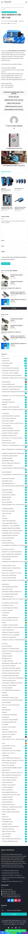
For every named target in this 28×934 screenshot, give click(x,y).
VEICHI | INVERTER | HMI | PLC (10, 620)
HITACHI (4, 707)
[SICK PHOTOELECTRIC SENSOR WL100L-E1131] (7, 200)
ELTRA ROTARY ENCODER (8, 494)
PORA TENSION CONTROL (9, 809)
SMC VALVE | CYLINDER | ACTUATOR (11, 573)
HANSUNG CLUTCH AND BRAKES (10, 634)
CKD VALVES (5, 729)
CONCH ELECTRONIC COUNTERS (10, 632)
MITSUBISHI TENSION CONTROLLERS (11, 591)
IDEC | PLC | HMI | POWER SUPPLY (11, 705)
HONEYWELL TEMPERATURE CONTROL (12, 807)
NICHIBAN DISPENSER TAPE (9, 722)
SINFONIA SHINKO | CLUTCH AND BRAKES (13, 627)
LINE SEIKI (4, 518)
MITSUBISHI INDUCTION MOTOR (10, 826)
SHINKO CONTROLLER (8, 543)
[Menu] (2, 2)
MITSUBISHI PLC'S (6, 658)
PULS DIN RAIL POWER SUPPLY (10, 594)
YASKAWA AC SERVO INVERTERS (10, 407)
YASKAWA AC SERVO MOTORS (10, 625)
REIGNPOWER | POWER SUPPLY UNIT (12, 663)
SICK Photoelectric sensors (14, 106)
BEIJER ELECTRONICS (7, 428)
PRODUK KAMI (9, 7)
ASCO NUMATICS (6, 653)
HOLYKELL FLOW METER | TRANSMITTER (12, 678)
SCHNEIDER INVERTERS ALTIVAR (10, 370)
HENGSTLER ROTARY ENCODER (10, 675)
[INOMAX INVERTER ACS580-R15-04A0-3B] (5, 302)
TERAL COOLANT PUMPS (8, 831)
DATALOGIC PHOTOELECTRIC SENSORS (12, 700)
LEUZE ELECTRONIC (7, 465)
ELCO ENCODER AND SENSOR (10, 608)
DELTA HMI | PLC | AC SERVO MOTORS (12, 438)
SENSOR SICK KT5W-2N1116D (14, 100)
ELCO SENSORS (6, 836)
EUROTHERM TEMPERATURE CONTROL (12, 683)
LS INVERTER (5, 413)
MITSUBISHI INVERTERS (8, 402)
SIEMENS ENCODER (7, 656)
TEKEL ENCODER (6, 702)
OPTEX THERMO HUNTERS (9, 780)
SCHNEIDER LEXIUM (7, 481)
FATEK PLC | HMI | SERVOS (9, 727)
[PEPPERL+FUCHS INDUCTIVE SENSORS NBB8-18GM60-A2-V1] (5, 294)
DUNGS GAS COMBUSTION (9, 637)
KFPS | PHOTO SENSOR (8, 765)
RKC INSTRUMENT (7, 472)
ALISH (3, 743)
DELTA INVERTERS (7, 646)
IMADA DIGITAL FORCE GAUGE (10, 697)
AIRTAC (4, 622)
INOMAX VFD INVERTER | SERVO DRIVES (12, 651)
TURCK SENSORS (6, 399)
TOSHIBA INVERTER (7, 458)
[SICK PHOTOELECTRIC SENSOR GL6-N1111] (21, 200)
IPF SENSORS (5, 717)
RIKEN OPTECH (6, 770)
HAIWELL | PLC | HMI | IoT (8, 753)
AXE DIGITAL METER (7, 363)
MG (6, 499)
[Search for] (26, 2)
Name (3, 240)
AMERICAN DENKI (6, 736)
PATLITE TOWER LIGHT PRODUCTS (11, 463)
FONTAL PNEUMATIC (7, 782)
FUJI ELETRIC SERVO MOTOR (9, 777)
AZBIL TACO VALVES (7, 589)
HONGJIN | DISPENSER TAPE (9, 732)
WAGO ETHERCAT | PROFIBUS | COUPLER (13, 760)
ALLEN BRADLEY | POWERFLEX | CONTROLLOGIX (14, 545)
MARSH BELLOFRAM (7, 490)
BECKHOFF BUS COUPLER (8, 443)
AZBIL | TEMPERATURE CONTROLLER (11, 554)
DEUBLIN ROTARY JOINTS (8, 565)
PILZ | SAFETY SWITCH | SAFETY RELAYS (12, 423)
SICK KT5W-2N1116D (14, 103)
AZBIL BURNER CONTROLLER (9, 792)
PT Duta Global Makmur (21, 922)
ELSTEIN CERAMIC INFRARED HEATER (12, 767)
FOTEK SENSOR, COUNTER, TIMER (11, 794)
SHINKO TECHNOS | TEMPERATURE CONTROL (14, 468)
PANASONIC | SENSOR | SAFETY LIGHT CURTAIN (14, 378)
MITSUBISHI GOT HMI (7, 605)
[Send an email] (16, 21)
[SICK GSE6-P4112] (21, 181)
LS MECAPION (5, 612)
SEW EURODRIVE (6, 710)
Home (4, 7)
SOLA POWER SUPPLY (8, 596)
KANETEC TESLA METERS (8, 785)
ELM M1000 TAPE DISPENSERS (10, 719)
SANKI (3, 814)
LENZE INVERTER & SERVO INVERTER (11, 375)
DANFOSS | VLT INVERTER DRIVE (10, 648)
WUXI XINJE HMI (6, 440)
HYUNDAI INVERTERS (7, 787)
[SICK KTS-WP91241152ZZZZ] (7, 181)
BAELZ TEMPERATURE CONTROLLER (11, 838)
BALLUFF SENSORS (7, 502)
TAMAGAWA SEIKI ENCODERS (9, 455)
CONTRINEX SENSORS (8, 508)
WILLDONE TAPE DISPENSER (9, 714)
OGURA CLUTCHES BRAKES (9, 685)
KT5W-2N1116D (14, 97)
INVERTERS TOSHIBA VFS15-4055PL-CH (11, 288)
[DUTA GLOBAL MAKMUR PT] (10, 2)
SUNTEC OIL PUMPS (7, 799)
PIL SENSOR (5, 724)
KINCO (3, 516)
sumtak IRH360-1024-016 (8, 745)
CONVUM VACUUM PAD (8, 804)
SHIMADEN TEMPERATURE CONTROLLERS (13, 453)
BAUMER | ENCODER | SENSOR (10, 433)
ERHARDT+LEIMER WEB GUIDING (10, 673)
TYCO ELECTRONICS (7, 492)
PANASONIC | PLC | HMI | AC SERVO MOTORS (14, 395)
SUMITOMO (5, 695)
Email (3, 246)
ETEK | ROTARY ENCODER (8, 665)
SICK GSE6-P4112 (19, 188)
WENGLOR (5, 615)
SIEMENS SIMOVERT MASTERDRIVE (11, 528)
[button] (16, 930)
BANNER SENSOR (6, 497)
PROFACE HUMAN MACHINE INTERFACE (12, 386)
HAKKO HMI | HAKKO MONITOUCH (11, 389)
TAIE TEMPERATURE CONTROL (10, 586)
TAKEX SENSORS (6, 425)
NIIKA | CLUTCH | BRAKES (8, 734)
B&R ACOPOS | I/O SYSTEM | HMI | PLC (12, 772)
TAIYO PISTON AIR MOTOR (9, 418)
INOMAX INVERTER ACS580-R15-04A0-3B (12, 881)
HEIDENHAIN (5, 755)
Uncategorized (5, 358)
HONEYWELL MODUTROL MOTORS (11, 668)
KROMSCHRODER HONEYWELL (10, 556)
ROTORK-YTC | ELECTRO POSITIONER (12, 551)
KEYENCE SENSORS (7, 687)
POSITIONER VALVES (7, 821)
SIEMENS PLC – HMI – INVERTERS (10, 525)
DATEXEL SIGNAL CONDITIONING (10, 811)
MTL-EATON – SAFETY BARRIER (10, 373)
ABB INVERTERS (6, 382)
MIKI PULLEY (5, 816)
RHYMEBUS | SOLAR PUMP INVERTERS (12, 530)
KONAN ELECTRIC (6, 819)
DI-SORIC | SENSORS (7, 661)
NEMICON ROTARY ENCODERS (10, 535)
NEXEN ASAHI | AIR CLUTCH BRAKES (11, 750)
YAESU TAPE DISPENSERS (9, 520)
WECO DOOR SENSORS (8, 538)
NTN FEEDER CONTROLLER (9, 763)
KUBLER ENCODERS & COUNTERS (10, 416)
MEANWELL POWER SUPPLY (9, 435)
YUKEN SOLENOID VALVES (9, 680)
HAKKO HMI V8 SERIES (8, 421)
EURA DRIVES (5, 584)
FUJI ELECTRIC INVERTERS (9, 577)
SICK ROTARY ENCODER (8, 478)
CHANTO (4, 712)
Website (3, 251)
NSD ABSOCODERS (7, 748)
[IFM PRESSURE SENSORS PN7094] (5, 283)
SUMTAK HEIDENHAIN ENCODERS (11, 430)
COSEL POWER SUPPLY (8, 630)
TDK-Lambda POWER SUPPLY (9, 523)
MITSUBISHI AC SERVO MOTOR (10, 603)
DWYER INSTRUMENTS (8, 829)
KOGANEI (4, 692)
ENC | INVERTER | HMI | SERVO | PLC (11, 670)
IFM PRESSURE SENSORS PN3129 (10, 870)
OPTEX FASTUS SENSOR (8, 511)
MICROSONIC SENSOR (8, 460)
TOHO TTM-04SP (6, 513)
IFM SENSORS (5, 365)
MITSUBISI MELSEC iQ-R (8, 483)
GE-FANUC (5, 643)
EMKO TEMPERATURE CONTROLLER (11, 775)
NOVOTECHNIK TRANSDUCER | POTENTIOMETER (15, 391)
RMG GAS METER (6, 834)
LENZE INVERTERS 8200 (8, 384)
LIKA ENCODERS (6, 559)
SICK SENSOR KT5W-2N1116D (14, 109)
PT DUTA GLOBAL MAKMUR (10, 21)
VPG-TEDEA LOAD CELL (8, 549)
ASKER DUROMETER (7, 802)
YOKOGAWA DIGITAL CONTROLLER (11, 533)
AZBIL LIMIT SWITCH (7, 789)
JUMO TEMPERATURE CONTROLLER (11, 758)
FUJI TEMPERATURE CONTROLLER (11, 690)
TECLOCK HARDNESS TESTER (9, 841)
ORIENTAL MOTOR (7, 824)
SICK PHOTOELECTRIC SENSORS (9, 12)
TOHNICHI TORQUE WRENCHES (10, 617)
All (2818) (14, 308)
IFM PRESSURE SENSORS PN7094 (10, 873)
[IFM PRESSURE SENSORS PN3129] (5, 277)
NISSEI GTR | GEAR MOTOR (9, 575)
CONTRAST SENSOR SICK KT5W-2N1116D (14, 92)
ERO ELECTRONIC (6, 540)
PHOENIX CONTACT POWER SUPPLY (11, 568)
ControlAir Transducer (7, 610)
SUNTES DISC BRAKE (7, 570)
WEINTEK (4, 404)
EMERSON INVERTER (7, 797)
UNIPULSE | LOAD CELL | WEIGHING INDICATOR (14, 639)
